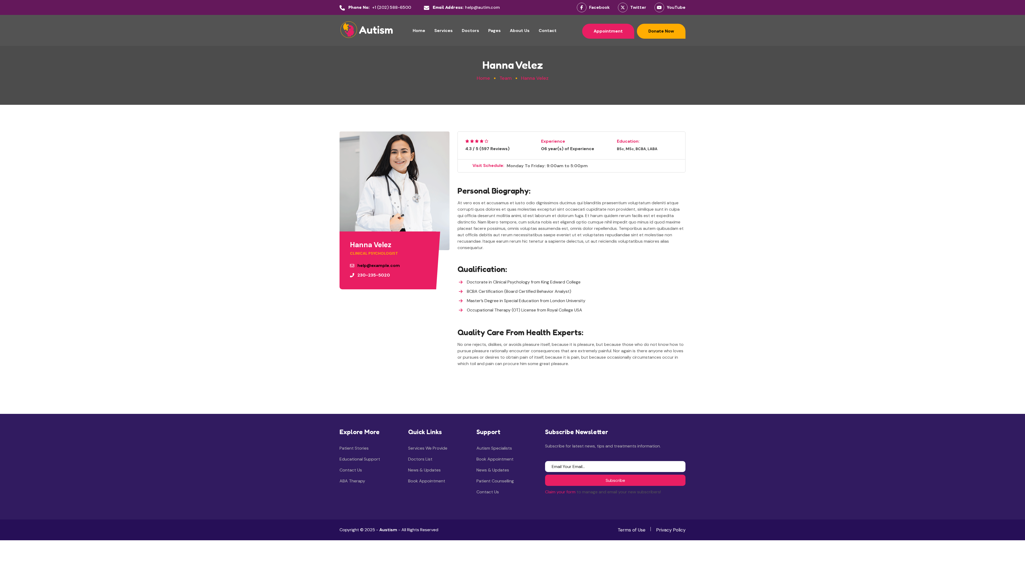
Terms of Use (631, 530)
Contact (548, 30)
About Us (520, 30)
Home (483, 78)
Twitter (638, 7)
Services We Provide (427, 448)
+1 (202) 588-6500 (391, 7)
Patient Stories (354, 448)
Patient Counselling (495, 481)
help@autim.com (482, 7)
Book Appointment (426, 481)
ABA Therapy (352, 481)
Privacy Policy (670, 530)
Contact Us (351, 470)
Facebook (599, 7)
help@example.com (378, 265)
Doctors (470, 30)
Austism (388, 530)
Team (505, 78)
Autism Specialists (494, 448)
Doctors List (420, 459)
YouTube (676, 7)
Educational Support (360, 459)
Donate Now (661, 31)
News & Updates (424, 470)
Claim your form (560, 492)
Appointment (608, 31)
